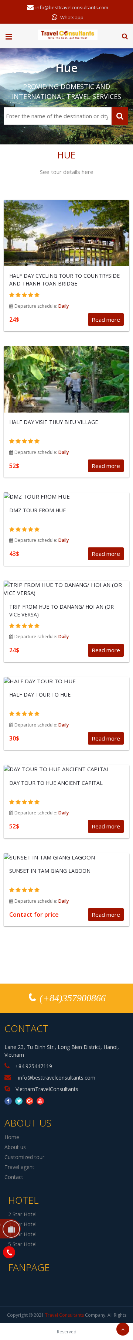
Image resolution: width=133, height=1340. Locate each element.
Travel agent (19, 1166)
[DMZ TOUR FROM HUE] (66, 496)
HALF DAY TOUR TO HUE (40, 694)
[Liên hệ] (9, 1251)
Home (11, 1137)
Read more (106, 319)
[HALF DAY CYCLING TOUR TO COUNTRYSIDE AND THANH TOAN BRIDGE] (66, 242)
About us (15, 1147)
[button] (124, 36)
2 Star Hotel (22, 1214)
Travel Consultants (64, 1315)
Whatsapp (71, 17)
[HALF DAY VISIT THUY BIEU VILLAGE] (66, 388)
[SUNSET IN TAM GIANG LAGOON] (66, 857)
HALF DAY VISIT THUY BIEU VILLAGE (53, 421)
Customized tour (24, 1156)
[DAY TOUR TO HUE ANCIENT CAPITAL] (66, 769)
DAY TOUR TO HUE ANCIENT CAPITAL (56, 782)
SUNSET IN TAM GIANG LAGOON (50, 870)
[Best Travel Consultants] (68, 34)
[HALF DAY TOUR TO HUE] (66, 681)
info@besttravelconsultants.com (71, 7)
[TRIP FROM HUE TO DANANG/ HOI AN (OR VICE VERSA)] (66, 589)
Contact (13, 1176)
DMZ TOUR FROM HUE (37, 510)
